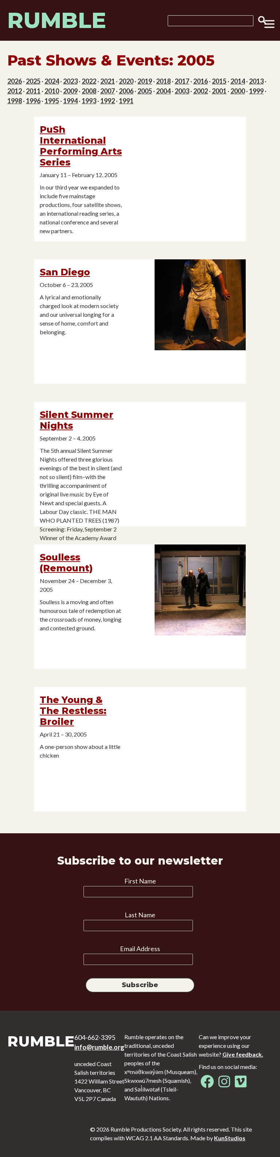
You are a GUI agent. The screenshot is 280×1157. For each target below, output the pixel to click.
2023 (70, 81)
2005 (144, 91)
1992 (107, 101)
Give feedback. (242, 1054)
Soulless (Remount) (66, 563)
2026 (14, 81)
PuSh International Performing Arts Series (81, 146)
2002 (200, 91)
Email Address (140, 949)
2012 (14, 91)
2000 (237, 91)
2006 (126, 91)
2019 (144, 81)
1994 (70, 101)
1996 (33, 101)
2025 (33, 81)
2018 (163, 81)
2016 (200, 81)
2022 (89, 81)
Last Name (140, 915)
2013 (256, 81)
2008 (89, 91)
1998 (14, 101)
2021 (107, 81)
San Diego (65, 272)
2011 (33, 91)
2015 (219, 81)
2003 (182, 91)
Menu (269, 24)
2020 (126, 81)
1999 (256, 91)
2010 (51, 91)
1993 (89, 101)
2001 (219, 91)
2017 (182, 81)
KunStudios (229, 1137)
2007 (107, 91)
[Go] (259, 20)
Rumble (56, 20)
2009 (70, 91)
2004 (163, 91)
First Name (140, 881)
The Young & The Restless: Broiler (73, 710)
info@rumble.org (99, 1047)
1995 (51, 101)
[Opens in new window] (207, 1084)
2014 (237, 81)
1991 (126, 101)
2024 (51, 81)
